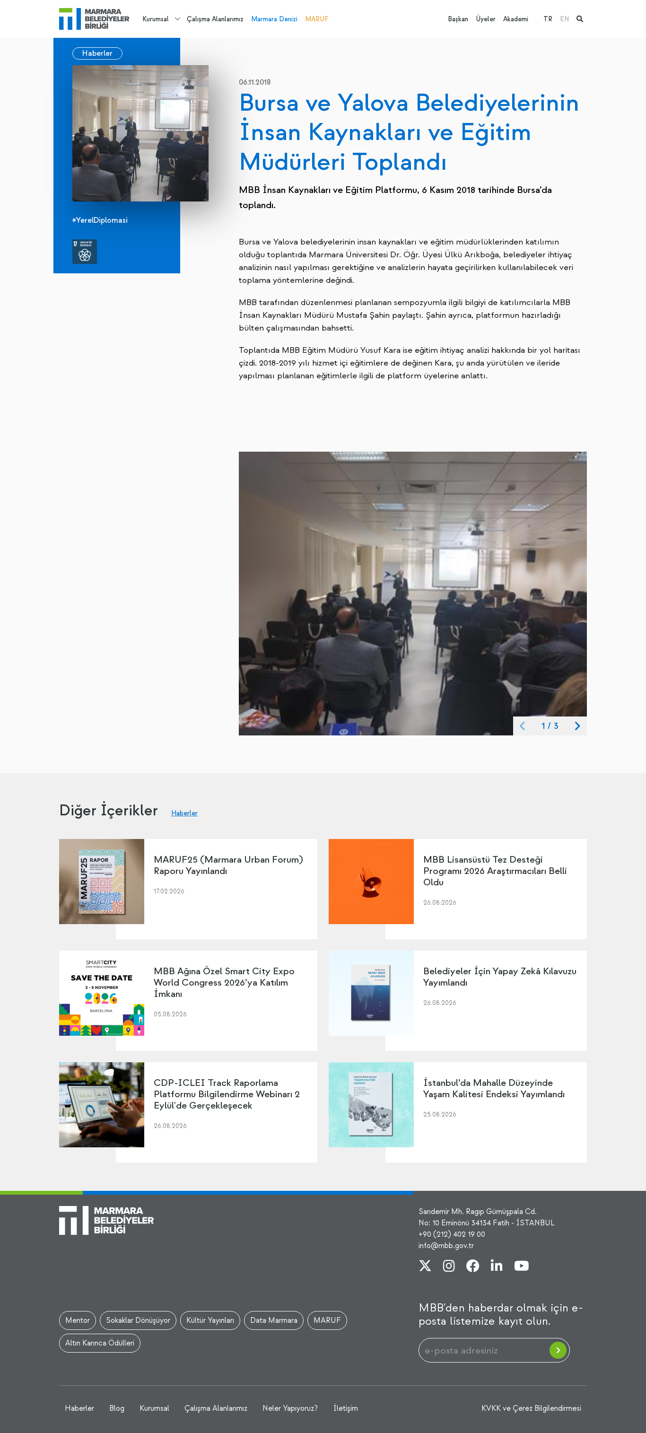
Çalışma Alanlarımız (215, 19)
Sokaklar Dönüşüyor (138, 1320)
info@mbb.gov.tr (446, 1245)
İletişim (345, 1408)
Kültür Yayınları (210, 1320)
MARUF (317, 19)
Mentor (77, 1320)
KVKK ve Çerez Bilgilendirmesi (531, 1408)
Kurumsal (155, 19)
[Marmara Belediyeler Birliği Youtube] (521, 1267)
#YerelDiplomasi (100, 220)
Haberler (97, 53)
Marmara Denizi (274, 19)
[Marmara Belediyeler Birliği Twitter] (425, 1267)
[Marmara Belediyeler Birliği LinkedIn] (496, 1267)
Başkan (458, 19)
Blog (116, 1408)
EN (564, 19)
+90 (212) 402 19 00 (452, 1234)
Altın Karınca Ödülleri (99, 1343)
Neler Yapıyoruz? (290, 1408)
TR (547, 19)
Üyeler (486, 19)
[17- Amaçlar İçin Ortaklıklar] (84, 251)
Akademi (515, 19)
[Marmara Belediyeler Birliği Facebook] (473, 1267)
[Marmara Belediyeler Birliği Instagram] (449, 1267)
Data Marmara (273, 1320)
